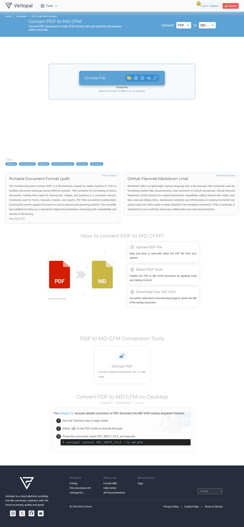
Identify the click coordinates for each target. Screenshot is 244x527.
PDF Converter (109, 175)
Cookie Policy (191, 506)
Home (8, 16)
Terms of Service (214, 506)
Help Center (109, 488)
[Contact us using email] (41, 513)
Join (130, 91)
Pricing (73, 483)
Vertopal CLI (76, 492)
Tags (140, 483)
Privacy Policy (171, 506)
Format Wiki (110, 483)
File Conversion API (80, 488)
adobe (44, 164)
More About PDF (17, 218)
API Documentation (114, 492)
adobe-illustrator (63, 164)
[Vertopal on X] (22, 513)
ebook (12, 164)
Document (21, 16)
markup (97, 164)
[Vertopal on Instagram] (13, 513)
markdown (28, 164)
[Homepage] (27, 483)
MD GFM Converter (225, 175)
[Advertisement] (122, 50)
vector (82, 164)
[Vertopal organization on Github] (31, 513)
